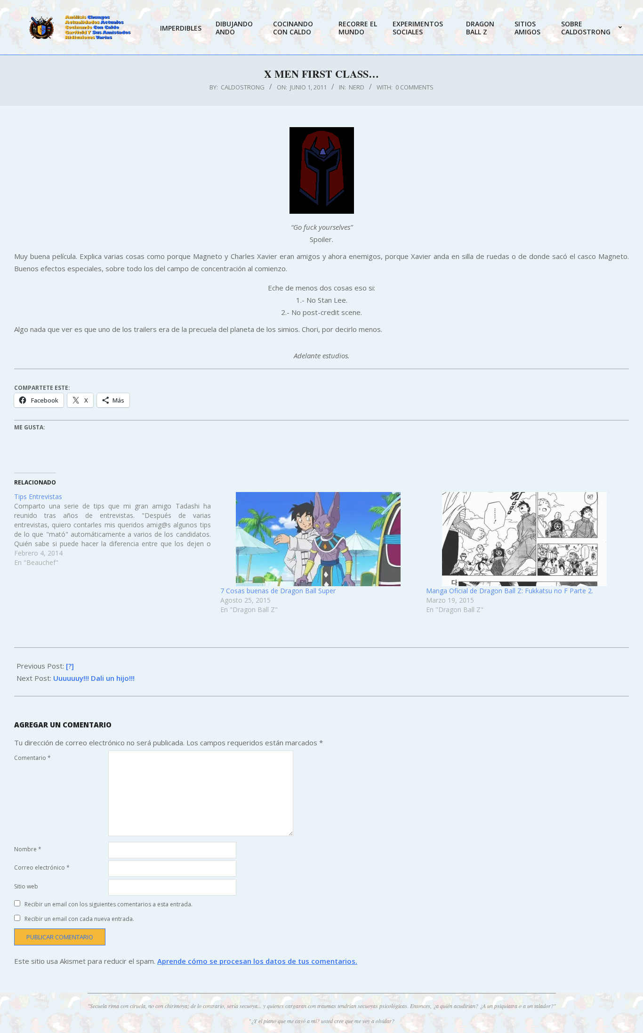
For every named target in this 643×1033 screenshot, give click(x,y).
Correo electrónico (42, 868)
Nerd (356, 87)
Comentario (32, 758)
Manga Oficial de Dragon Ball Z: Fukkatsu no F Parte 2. (509, 590)
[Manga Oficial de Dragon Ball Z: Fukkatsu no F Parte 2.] (524, 539)
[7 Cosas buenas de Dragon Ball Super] (318, 539)
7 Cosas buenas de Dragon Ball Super (278, 590)
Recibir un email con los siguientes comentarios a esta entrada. (108, 904)
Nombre (27, 849)
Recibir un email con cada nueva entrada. (79, 919)
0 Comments (414, 87)
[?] (70, 665)
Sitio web (26, 886)
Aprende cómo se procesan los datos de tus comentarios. (257, 961)
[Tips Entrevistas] (117, 529)
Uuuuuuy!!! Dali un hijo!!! (94, 678)
